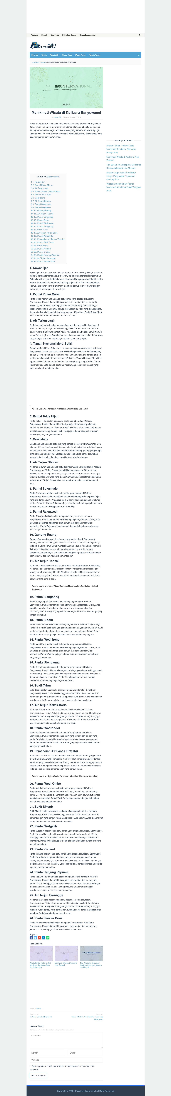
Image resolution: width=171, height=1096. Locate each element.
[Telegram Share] (43, 937)
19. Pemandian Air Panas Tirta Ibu (48, 239)
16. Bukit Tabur (39, 229)
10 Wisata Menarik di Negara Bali (41, 1015)
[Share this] (31, 937)
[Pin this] (39, 937)
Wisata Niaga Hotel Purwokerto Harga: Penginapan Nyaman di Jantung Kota (121, 176)
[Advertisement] (86, 16)
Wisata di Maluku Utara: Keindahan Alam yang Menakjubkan (87, 1016)
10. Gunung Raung (41, 210)
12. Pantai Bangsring (42, 216)
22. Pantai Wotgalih (41, 248)
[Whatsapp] (47, 937)
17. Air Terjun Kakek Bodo (44, 232)
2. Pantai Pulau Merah (42, 185)
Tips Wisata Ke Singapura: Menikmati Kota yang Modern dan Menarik (91, 965)
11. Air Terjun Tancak (42, 213)
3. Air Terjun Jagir (40, 188)
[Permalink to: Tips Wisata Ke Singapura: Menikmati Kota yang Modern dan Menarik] (91, 953)
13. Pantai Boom (40, 220)
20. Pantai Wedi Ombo (42, 242)
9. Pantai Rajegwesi (41, 207)
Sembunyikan (53, 176)
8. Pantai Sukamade (41, 204)
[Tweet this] (35, 937)
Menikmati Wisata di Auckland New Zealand (66, 964)
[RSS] (139, 35)
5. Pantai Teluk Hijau (41, 194)
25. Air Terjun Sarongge (43, 258)
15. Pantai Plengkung (42, 226)
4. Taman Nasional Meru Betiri (45, 191)
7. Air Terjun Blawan (41, 200)
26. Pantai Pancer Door (43, 261)
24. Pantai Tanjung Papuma (45, 254)
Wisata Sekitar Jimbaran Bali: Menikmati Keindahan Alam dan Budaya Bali (40, 965)
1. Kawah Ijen (38, 181)
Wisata (39, 1008)
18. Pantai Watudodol (42, 235)
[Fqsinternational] (43, 45)
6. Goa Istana (38, 197)
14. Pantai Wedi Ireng (42, 223)
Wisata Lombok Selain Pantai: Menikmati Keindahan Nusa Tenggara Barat (123, 187)
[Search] (138, 55)
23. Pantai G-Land (40, 251)
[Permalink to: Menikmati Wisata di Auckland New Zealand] (66, 953)
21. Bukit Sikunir (40, 245)
